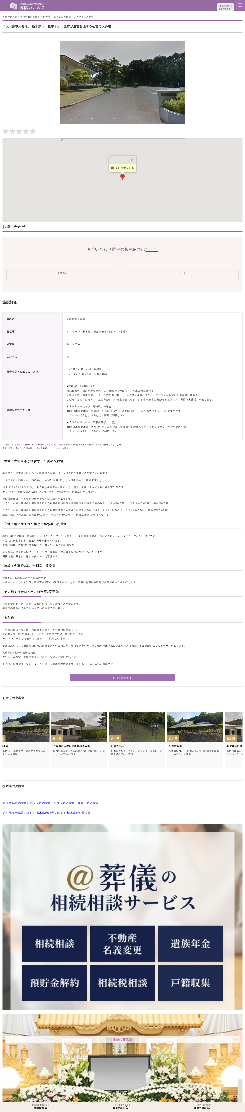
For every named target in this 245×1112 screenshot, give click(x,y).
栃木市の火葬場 (58, 801)
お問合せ (66, 447)
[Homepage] (27, 4)
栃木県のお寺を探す (45, 810)
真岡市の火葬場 (79, 801)
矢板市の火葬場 (36, 801)
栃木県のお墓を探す (72, 810)
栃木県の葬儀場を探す (15, 810)
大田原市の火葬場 (13, 801)
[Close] (132, 159)
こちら (152, 248)
